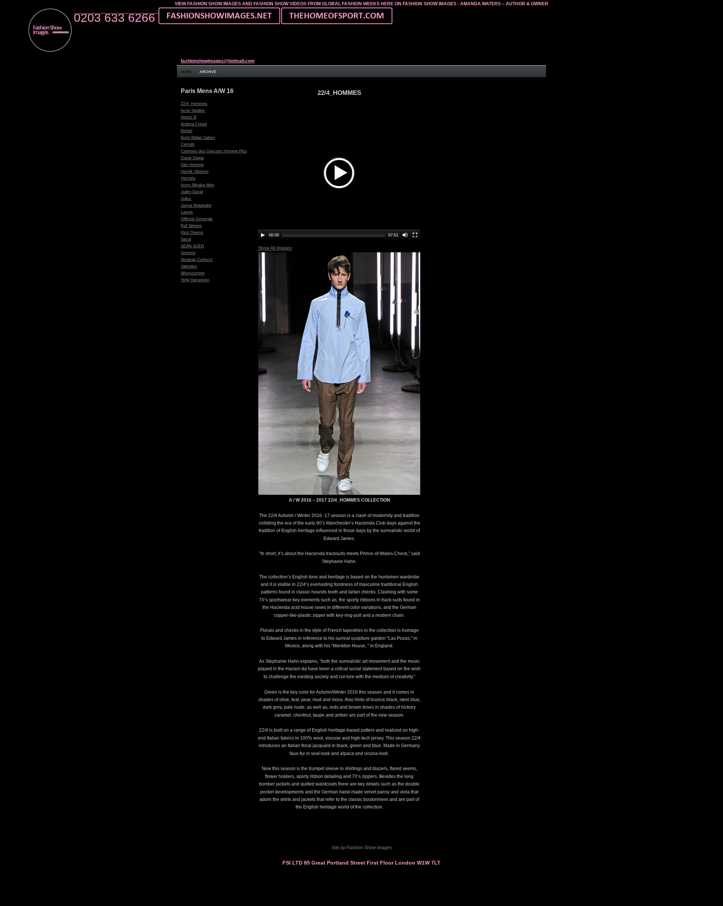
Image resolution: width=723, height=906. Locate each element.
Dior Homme (192, 164)
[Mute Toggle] (405, 235)
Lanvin (187, 212)
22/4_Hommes (194, 103)
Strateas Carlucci (196, 259)
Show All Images (275, 248)
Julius (186, 198)
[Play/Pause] (263, 235)
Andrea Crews (194, 124)
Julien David (192, 191)
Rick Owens (192, 232)
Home (186, 72)
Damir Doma (192, 158)
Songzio (188, 252)
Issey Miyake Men (197, 185)
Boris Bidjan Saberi (198, 137)
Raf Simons (191, 225)
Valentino (189, 266)
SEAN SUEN (192, 246)
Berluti (186, 130)
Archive (208, 72)
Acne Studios (193, 110)
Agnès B (188, 117)
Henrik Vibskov (195, 171)
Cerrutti (187, 144)
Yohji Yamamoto (195, 280)
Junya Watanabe (196, 205)
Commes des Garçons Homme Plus (214, 151)
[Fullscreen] (415, 235)
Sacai (186, 239)
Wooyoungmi (192, 273)
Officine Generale (197, 219)
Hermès (188, 178)
